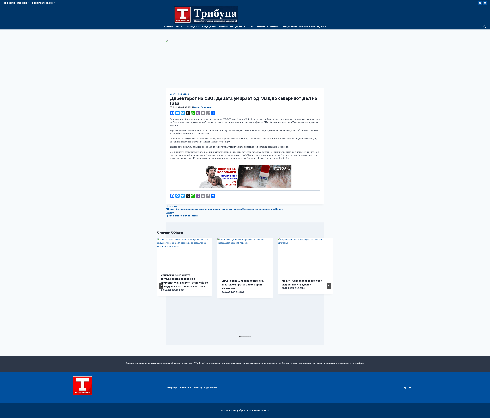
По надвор (183, 94)
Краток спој (226, 26)
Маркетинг (22, 3)
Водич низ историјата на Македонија (305, 26)
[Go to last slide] (161, 286)
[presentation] (184, 253)
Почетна (168, 26)
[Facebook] (480, 3)
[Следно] (329, 286)
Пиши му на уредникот (43, 3)
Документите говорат (267, 26)
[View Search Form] (484, 26)
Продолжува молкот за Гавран (182, 214)
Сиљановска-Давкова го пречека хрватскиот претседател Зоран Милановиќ (243, 284)
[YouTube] (485, 3)
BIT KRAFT (263, 410)
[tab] (240, 336)
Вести (173, 94)
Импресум (9, 3)
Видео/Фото (209, 26)
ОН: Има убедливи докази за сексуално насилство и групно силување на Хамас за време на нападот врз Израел (224, 207)
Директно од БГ (244, 26)
